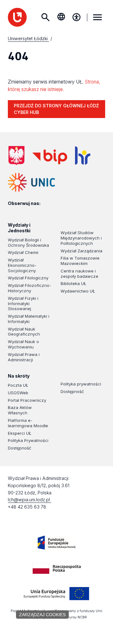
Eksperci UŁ (19, 433)
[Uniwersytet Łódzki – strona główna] (17, 17)
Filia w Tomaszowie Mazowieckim (80, 261)
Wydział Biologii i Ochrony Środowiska (28, 242)
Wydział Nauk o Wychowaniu (23, 344)
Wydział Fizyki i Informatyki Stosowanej (23, 303)
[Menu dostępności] (77, 17)
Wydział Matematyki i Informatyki (28, 319)
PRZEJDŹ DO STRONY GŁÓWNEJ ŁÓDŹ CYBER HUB (56, 109)
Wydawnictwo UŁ (78, 290)
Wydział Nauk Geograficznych (24, 331)
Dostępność (19, 447)
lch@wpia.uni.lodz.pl (29, 499)
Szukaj (45, 17)
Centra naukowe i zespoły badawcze (79, 273)
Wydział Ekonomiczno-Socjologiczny (22, 265)
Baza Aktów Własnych (20, 410)
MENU (98, 17)
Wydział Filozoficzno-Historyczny (29, 288)
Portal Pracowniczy (27, 400)
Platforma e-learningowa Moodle (28, 423)
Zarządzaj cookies (42, 614)
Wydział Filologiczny (28, 277)
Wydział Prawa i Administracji (24, 357)
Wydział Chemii (23, 252)
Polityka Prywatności (28, 440)
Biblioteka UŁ (73, 283)
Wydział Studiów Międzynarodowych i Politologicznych (81, 238)
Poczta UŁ (18, 385)
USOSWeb (18, 392)
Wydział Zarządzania (81, 250)
